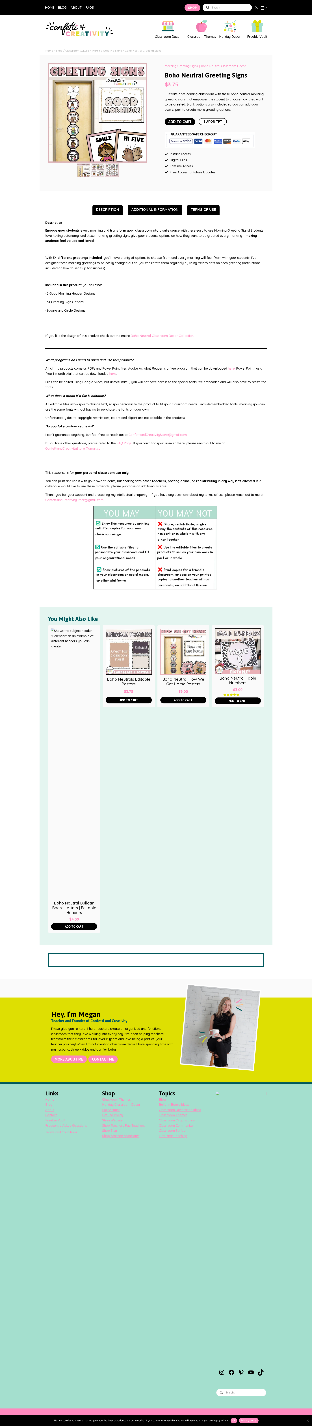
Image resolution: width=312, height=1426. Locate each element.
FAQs (90, 7)
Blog (62, 7)
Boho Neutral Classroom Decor (223, 66)
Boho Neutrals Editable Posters (128, 681)
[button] (232, 694)
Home (49, 7)
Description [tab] (107, 209)
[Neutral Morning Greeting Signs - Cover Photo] (97, 113)
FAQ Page (124, 443)
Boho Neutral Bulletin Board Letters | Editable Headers (74, 908)
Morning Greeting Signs (181, 66)
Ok (234, 1420)
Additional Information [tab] (155, 209)
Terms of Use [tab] (203, 209)
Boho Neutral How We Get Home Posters (183, 681)
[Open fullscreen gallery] (143, 159)
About (76, 7)
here (231, 368)
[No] (307, 1420)
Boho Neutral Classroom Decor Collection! (162, 336)
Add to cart (180, 122)
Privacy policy (249, 1420)
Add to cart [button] (74, 926)
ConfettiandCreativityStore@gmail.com (158, 435)
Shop (192, 8)
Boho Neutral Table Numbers (238, 680)
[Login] (256, 7)
